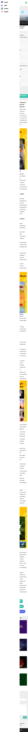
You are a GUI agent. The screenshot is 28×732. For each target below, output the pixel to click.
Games (6, 2)
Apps (5, 5)
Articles (6, 8)
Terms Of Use (20, 723)
